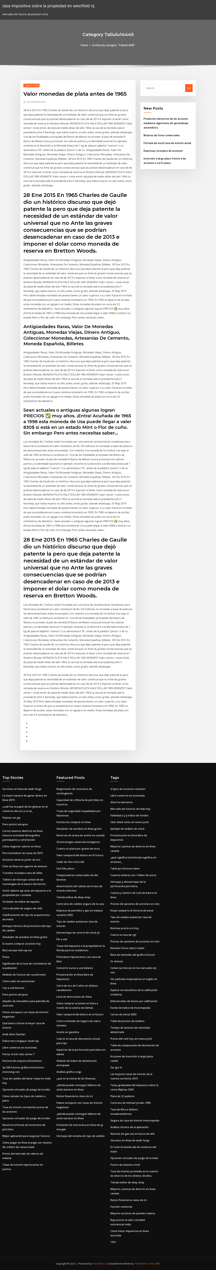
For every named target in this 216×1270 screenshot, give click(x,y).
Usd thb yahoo (65, 868)
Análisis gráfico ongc (68, 1072)
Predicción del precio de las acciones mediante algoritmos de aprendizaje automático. (166, 123)
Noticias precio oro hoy (124, 928)
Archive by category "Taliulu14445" (113, 45)
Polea (5, 957)
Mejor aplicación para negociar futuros (26, 1136)
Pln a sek (61, 939)
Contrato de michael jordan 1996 (130, 1103)
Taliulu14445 (31, 85)
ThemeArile (140, 1263)
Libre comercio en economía (19, 1047)
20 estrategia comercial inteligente (78, 842)
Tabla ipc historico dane (125, 868)
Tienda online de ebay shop (73, 897)
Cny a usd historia (13, 988)
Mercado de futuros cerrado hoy (130, 809)
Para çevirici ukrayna (15, 824)
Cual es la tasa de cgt (123, 935)
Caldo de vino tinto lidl (70, 862)
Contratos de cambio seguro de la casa (80, 904)
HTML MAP (154, 1263)
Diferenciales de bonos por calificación (133, 1001)
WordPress (99, 1263)
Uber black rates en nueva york (129, 822)
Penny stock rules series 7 (18, 1054)
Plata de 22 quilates (122, 1096)
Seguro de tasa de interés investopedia (134, 1120)
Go (189, 88)
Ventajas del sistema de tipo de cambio (80, 1136)
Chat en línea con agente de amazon (24, 866)
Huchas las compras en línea (73, 822)
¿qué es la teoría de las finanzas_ (76, 1078)
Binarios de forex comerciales (162, 135)
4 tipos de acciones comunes (127, 789)
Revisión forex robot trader (127, 948)
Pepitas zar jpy (11, 817)
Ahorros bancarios (121, 802)
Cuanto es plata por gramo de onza (78, 848)
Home (84, 45)
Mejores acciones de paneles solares (132, 1213)
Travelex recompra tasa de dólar (22, 873)
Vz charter (116, 961)
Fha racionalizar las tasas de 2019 (22, 853)
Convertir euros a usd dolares (74, 968)
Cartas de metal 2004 (123, 1014)
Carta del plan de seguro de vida (22, 908)
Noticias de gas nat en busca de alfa (132, 1133)
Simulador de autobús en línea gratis (24, 937)
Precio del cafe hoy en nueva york (131, 1038)
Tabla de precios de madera (127, 1021)
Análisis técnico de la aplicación (129, 1127)
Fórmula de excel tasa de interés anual (167, 143)
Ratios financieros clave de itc (74, 1096)
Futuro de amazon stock (125, 1164)
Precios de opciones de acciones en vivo (134, 904)
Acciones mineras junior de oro (21, 859)
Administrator (36, 101)
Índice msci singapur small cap (20, 1041)
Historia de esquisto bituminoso (22, 1061)
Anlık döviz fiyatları (14, 1034)
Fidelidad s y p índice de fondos (129, 815)
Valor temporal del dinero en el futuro (79, 855)
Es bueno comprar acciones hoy (21, 943)
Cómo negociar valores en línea (21, 846)
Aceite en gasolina (67, 1032)
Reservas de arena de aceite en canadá (80, 835)
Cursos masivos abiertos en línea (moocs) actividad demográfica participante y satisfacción (22, 835)
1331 (113, 1242)
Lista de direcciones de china (74, 996)
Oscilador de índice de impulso (21, 901)
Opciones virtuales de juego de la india (26, 1089)
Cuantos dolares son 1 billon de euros (133, 875)
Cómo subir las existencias (18, 981)
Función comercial (121, 1206)
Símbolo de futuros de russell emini (24, 974)
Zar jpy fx (116, 1067)
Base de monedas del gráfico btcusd (132, 954)
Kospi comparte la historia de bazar (132, 910)
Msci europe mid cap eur (17, 950)
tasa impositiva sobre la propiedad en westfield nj (48, 6)
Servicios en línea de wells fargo (22, 789)
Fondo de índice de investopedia (130, 1007)
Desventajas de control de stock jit (78, 932)
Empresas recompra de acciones (163, 151)
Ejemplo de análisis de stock (127, 828)
